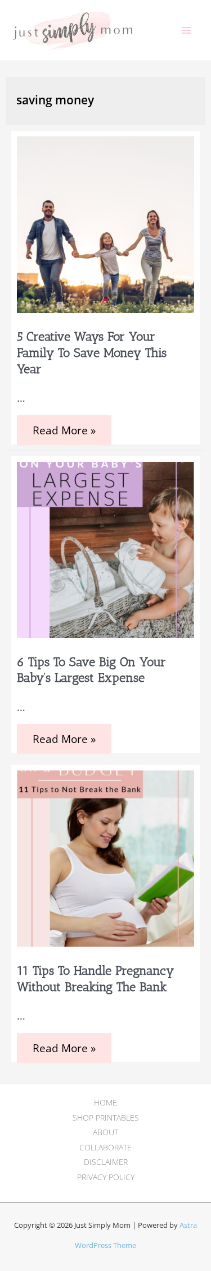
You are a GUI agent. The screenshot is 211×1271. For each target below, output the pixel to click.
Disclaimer (106, 1162)
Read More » (64, 434)
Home (105, 1102)
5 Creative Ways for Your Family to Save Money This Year (92, 352)
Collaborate (105, 1147)
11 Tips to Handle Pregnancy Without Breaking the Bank (95, 978)
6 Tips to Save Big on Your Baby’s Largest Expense (91, 670)
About (105, 1132)
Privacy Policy (105, 1177)
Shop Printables (106, 1117)
